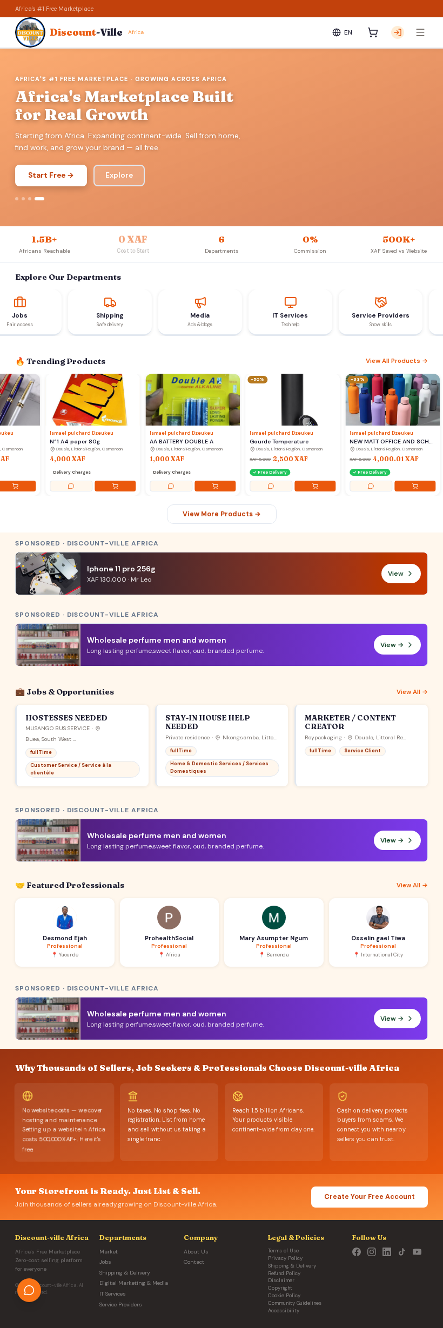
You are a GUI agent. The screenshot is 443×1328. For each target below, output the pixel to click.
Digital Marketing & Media (133, 1282)
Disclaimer (281, 1280)
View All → (412, 692)
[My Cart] (372, 32)
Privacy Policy (285, 1258)
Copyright (280, 1288)
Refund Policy (284, 1273)
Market (108, 1251)
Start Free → (51, 175)
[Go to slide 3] (36, 198)
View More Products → (222, 514)
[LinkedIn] (386, 1252)
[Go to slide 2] (29, 198)
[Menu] (420, 32)
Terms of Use (283, 1251)
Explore (119, 175)
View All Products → (397, 361)
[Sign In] (397, 32)
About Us (196, 1251)
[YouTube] (417, 1252)
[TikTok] (402, 1252)
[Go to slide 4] (42, 198)
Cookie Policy (284, 1295)
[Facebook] (356, 1252)
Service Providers (120, 1304)
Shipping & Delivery (124, 1272)
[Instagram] (371, 1252)
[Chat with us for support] (29, 1290)
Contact (194, 1261)
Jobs (105, 1261)
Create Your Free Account (369, 1196)
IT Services (112, 1293)
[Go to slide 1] (20, 198)
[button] (221, 644)
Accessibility (283, 1310)
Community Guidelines (294, 1303)
